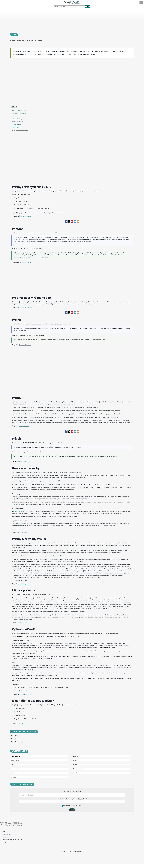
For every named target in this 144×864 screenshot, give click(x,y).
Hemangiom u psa (24, 426)
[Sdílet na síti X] (69, 222)
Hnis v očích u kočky (17, 119)
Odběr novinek (6, 834)
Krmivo (75, 760)
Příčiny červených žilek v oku (19, 110)
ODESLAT (72, 809)
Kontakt (75, 773)
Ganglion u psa (23, 723)
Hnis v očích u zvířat (24, 532)
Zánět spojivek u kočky (25, 262)
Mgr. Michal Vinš (17, 736)
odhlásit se (79, 805)
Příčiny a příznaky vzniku (18, 121)
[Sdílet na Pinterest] (72, 222)
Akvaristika (14, 773)
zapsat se (67, 805)
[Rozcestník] (141, 2)
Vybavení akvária (16, 127)
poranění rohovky (18, 511)
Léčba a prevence (16, 124)
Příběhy (75, 764)
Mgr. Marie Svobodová (18, 742)
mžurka (20, 523)
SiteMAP (4, 842)
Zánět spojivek (16, 496)
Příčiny (13, 116)
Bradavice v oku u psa (24, 461)
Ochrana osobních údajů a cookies (12, 839)
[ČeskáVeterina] (72, 4)
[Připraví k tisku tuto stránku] (78, 222)
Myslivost (75, 756)
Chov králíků (14, 769)
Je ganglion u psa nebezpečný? (20, 130)
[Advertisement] (45, 19)
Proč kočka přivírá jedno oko (19, 113)
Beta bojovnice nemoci (25, 345)
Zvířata (13, 764)
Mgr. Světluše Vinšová (18, 739)
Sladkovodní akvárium (25, 694)
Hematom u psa (23, 584)
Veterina (13, 777)
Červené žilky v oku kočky (25, 216)
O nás (3, 832)
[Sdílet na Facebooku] (66, 222)
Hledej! (87, 6)
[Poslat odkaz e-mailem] (75, 222)
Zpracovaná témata (78, 769)
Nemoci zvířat (15, 760)
